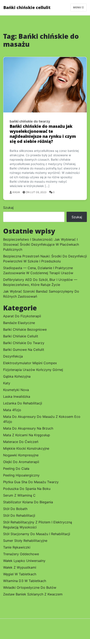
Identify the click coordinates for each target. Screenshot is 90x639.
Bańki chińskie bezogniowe (25, 329)
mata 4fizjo (12, 410)
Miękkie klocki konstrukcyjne (26, 448)
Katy (6, 383)
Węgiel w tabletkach (19, 574)
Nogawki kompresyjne (21, 455)
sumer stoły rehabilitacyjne (25, 540)
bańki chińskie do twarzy (30, 121)
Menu (77, 7)
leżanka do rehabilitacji (22, 403)
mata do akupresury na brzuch (28, 428)
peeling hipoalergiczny (21, 475)
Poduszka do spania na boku (26, 489)
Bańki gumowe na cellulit (23, 349)
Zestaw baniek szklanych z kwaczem (33, 594)
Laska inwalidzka (16, 396)
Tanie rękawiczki (16, 547)
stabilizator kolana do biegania (28, 502)
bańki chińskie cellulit (20, 336)
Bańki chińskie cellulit (26, 7)
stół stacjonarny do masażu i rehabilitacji (36, 534)
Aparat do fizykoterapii (22, 316)
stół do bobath (15, 509)
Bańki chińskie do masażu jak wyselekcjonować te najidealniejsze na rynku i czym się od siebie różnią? (43, 133)
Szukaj (8, 207)
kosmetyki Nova (16, 390)
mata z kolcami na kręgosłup (26, 435)
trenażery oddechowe (21, 554)
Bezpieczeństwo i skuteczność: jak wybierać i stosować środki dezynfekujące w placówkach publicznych (41, 244)
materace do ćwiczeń (20, 442)
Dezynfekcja (13, 356)
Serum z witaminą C (19, 495)
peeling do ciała (16, 468)
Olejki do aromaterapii (21, 462)
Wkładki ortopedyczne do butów (29, 587)
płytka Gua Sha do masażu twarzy (31, 482)
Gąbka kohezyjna (17, 376)
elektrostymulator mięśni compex (30, 363)
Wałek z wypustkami (19, 567)
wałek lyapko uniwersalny (24, 561)
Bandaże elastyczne (19, 323)
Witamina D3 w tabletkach (24, 581)
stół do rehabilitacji (19, 515)
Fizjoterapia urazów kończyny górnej (33, 370)
